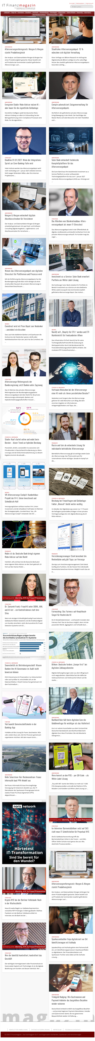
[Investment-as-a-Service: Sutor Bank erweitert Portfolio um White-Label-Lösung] (71, 257)
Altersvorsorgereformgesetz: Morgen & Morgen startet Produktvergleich (24, 50)
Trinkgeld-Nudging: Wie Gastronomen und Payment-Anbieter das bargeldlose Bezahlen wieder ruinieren (69, 999)
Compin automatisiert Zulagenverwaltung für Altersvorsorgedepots (70, 105)
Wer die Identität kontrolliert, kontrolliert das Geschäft (23, 956)
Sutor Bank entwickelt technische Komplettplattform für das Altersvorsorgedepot (65, 162)
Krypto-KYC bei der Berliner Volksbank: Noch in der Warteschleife (23, 901)
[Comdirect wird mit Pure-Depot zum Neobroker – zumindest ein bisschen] (24, 307)
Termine (21, 12)
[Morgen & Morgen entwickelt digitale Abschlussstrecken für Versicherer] (24, 196)
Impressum (89, 3)
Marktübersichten (39, 15)
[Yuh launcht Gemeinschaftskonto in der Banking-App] (24, 705)
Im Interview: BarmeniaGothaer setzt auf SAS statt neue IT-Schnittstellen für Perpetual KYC (70, 829)
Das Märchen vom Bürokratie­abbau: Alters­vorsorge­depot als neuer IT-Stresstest (69, 222)
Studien (28, 12)
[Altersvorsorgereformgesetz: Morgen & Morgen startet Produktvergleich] (24, 30)
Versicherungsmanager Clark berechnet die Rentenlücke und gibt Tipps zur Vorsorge (69, 557)
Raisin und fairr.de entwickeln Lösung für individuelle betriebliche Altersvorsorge (68, 446)
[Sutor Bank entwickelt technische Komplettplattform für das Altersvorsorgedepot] (71, 141)
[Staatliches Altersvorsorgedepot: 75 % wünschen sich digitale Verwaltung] (71, 30)
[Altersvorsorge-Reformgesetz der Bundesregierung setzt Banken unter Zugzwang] (24, 362)
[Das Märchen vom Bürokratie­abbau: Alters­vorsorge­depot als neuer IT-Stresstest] (71, 202)
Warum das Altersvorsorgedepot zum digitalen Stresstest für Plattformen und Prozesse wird (24, 272)
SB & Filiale (71, 12)
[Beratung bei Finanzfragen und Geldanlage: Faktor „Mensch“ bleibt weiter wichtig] (71, 481)
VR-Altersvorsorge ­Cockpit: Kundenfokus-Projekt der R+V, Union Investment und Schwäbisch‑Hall (22, 497)
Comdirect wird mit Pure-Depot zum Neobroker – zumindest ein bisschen (24, 327)
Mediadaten (80, 3)
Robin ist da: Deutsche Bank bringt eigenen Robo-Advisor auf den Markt (22, 554)
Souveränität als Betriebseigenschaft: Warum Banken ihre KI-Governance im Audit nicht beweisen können (23, 668)
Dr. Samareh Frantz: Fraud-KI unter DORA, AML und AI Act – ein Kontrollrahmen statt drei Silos (24, 609)
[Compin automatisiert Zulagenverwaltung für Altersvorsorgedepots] (71, 85)
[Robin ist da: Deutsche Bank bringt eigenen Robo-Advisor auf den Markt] (24, 534)
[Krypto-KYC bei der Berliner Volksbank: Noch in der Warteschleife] (24, 881)
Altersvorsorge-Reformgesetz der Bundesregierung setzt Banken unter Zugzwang (24, 383)
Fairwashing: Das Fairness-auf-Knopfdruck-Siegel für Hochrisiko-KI (69, 612)
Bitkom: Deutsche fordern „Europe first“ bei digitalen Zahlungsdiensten (69, 665)
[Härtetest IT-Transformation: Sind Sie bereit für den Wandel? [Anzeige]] (24, 833)
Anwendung (44, 12)
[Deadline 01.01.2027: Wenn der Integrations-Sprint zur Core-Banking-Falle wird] (24, 141)
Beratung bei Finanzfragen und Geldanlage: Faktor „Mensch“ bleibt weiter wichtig (69, 502)
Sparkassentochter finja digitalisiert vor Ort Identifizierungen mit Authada (70, 940)
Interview (61, 12)
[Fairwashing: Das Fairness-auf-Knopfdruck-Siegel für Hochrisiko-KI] (71, 592)
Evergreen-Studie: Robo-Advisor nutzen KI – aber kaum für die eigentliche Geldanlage (22, 105)
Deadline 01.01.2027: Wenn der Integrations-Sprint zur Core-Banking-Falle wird (23, 161)
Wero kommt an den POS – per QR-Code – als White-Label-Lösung (70, 776)
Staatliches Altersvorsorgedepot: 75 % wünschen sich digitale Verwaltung (67, 50)
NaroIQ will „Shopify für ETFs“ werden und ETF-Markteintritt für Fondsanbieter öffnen (71, 333)
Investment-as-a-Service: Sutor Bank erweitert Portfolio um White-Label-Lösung (70, 277)
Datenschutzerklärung (40, 1030)
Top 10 (13, 12)
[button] (60, 15)
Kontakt (72, 3)
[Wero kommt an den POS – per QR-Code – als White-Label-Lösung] (71, 756)
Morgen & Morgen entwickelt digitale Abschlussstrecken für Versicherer (20, 216)
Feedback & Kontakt (73, 1030)
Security (80, 12)
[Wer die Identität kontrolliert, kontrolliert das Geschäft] (24, 936)
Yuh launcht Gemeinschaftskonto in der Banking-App (20, 725)
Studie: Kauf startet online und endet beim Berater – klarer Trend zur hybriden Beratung (23, 440)
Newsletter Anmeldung (18, 1030)
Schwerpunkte (52, 15)
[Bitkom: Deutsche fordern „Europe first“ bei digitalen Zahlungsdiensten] (71, 645)
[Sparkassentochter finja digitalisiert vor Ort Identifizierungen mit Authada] (71, 920)
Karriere (87, 12)
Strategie (53, 12)
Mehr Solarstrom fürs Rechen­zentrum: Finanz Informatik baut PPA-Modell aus (23, 778)
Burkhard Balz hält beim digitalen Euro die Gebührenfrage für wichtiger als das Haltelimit (71, 721)
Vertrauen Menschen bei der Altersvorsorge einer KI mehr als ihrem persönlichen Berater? (71, 391)
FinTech (35, 12)
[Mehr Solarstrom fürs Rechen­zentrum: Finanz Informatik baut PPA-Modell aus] (24, 758)
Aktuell (7, 12)
